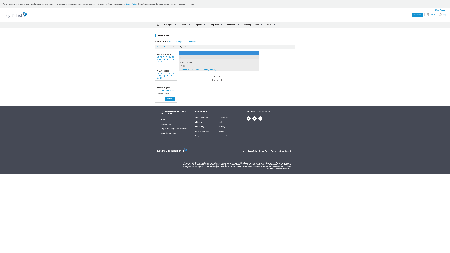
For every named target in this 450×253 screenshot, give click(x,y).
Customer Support (284, 151)
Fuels (220, 122)
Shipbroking (199, 122)
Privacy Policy (264, 151)
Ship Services (193, 42)
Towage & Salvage (225, 136)
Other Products (440, 10)
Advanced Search (168, 90)
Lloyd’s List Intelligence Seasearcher (174, 129)
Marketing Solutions (168, 133)
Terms (273, 151)
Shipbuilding (199, 127)
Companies (180, 42)
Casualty (222, 127)
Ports (171, 42)
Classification (223, 118)
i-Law (163, 119)
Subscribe (417, 15)
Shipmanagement (201, 118)
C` (181, 57)
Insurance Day (166, 124)
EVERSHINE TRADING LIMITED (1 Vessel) (198, 69)
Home (244, 151)
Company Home (162, 47)
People (197, 136)
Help (444, 15)
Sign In (432, 15)
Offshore (222, 131)
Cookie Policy (131, 4)
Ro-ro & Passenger (202, 131)
